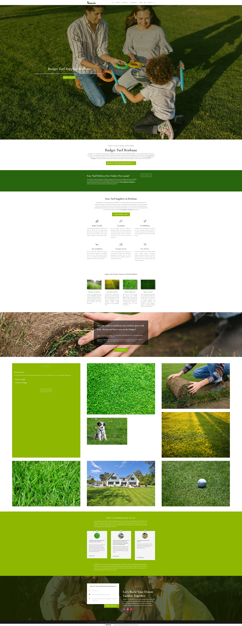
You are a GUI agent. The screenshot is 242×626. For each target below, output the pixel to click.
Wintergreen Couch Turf (94, 292)
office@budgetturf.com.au (101, 594)
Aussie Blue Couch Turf (112, 292)
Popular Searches (103, 622)
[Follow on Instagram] (128, 609)
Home (113, 2)
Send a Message (112, 606)
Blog (145, 2)
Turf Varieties (133, 2)
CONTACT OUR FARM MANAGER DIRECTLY (121, 163)
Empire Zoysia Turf (147, 292)
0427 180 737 (70, 77)
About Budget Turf (121, 214)
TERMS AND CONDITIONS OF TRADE (116, 622)
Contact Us (150, 2)
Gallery (140, 2)
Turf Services (124, 2)
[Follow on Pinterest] (131, 609)
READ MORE (46, 390)
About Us (118, 2)
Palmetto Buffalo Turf (130, 292)
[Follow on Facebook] (124, 609)
